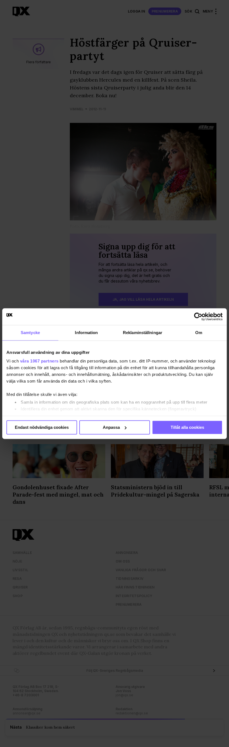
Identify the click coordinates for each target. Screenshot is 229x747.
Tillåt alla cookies (187, 427)
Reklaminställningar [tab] (142, 332)
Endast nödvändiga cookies (42, 427)
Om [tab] (198, 332)
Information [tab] (86, 332)
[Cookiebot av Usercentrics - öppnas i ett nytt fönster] (198, 316)
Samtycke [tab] (30, 332)
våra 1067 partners (39, 361)
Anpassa (111, 427)
